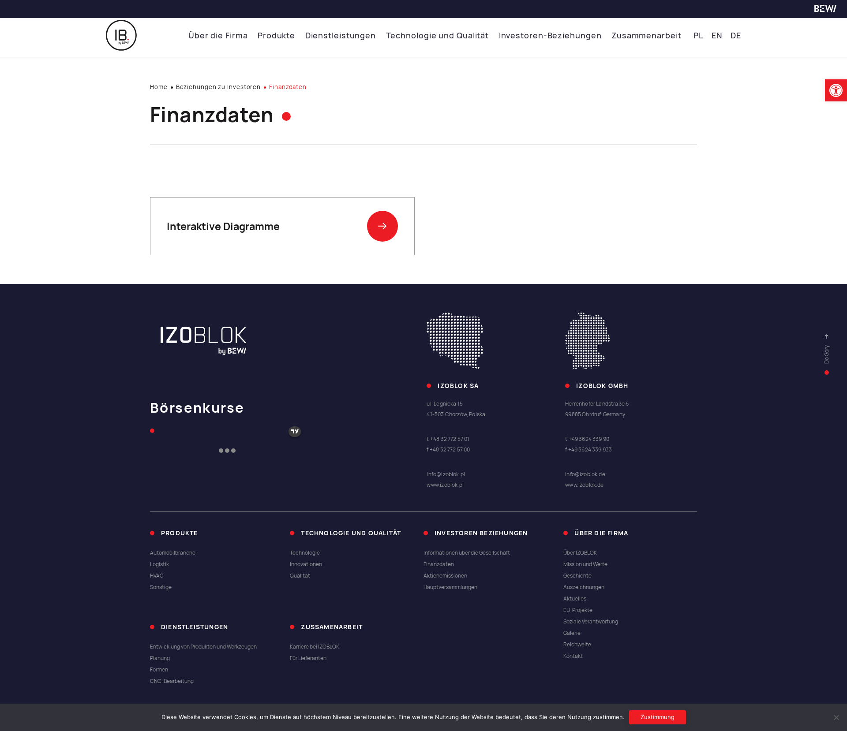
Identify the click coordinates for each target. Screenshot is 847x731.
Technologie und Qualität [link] (437, 35)
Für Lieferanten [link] (308, 658)
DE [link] (736, 35)
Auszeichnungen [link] (583, 587)
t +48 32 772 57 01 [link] (448, 439)
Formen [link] (159, 669)
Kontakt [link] (573, 656)
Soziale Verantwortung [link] (590, 621)
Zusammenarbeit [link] (646, 35)
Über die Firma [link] (218, 35)
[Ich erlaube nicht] (836, 717)
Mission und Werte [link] (585, 564)
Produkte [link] (276, 35)
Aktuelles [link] (574, 598)
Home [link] (159, 87)
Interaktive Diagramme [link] (223, 226)
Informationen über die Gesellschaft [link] (467, 552)
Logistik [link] (159, 564)
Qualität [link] (300, 575)
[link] (836, 90)
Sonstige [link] (161, 587)
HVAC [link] (157, 575)
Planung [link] (160, 658)
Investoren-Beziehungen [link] (550, 35)
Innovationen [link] (306, 564)
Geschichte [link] (577, 575)
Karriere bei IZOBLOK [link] (314, 646)
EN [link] (717, 35)
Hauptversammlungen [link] (450, 587)
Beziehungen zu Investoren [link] (218, 87)
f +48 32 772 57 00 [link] (448, 449)
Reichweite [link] (577, 644)
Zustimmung (658, 716)
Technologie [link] (305, 552)
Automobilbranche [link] (172, 552)
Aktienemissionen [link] (445, 575)
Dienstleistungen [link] (340, 35)
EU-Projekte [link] (577, 610)
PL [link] (698, 35)
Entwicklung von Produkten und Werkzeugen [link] (203, 646)
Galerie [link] (572, 633)
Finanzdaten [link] (439, 564)
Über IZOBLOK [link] (580, 552)
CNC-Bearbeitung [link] (172, 681)
